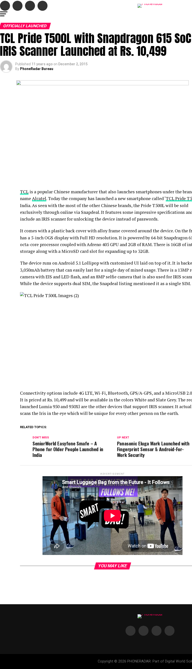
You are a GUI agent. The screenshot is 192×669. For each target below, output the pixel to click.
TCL (24, 192)
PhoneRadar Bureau (36, 69)
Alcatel (39, 198)
